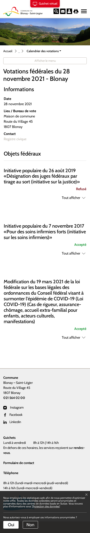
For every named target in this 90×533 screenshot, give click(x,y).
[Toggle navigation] (83, 10)
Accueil (7, 51)
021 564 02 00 (14, 398)
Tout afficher (71, 198)
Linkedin (15, 422)
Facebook (15, 415)
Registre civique (15, 139)
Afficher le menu (45, 61)
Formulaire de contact (18, 463)
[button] (44, 51)
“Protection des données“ (46, 506)
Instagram (16, 407)
